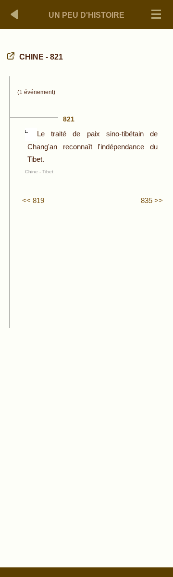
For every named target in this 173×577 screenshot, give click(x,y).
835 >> (152, 200)
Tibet (47, 171)
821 (68, 119)
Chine (31, 171)
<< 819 (33, 200)
